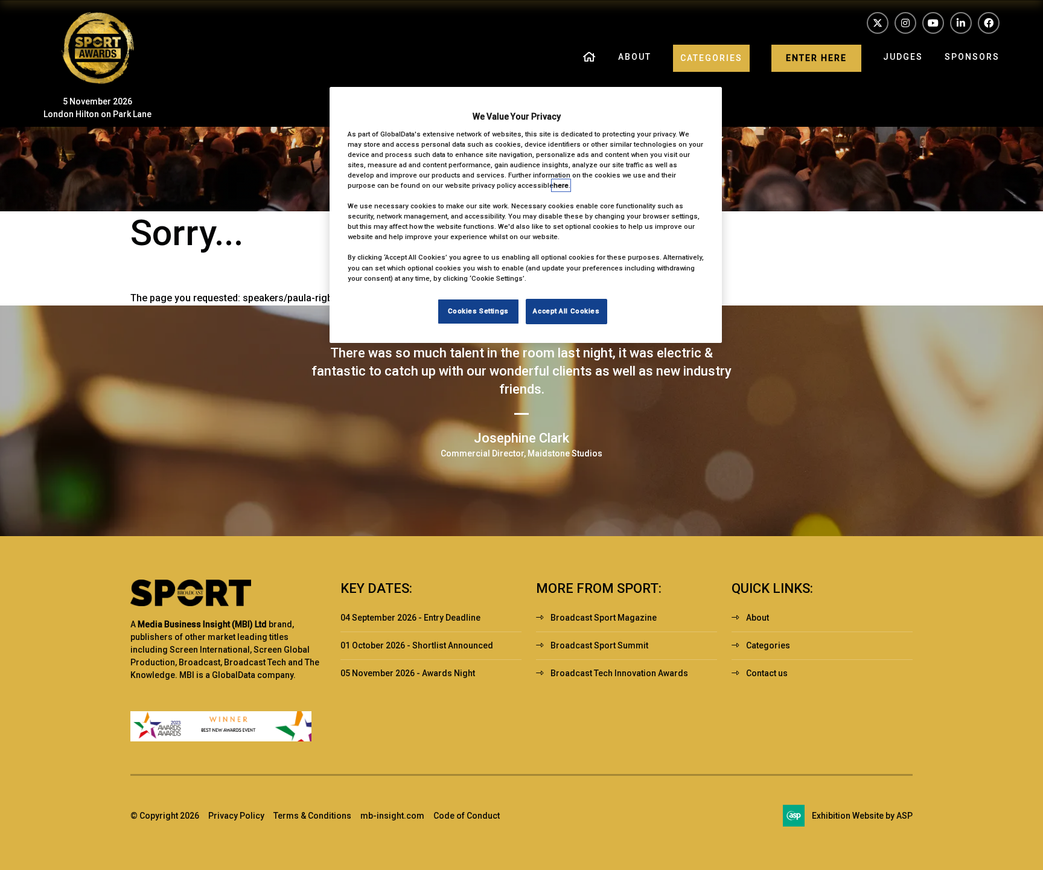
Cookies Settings (478, 311)
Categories (711, 58)
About (634, 57)
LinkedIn (961, 23)
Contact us (767, 673)
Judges (903, 57)
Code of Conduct (466, 815)
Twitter (877, 23)
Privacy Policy (236, 815)
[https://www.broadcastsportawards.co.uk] (98, 80)
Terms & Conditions (312, 815)
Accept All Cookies (566, 311)
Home (589, 58)
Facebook (989, 23)
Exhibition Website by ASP (862, 815)
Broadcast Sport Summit (599, 645)
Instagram (905, 23)
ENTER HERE (816, 58)
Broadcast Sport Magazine (603, 617)
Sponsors (972, 57)
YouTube (933, 23)
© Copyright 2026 (164, 815)
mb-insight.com (392, 815)
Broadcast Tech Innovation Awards (619, 673)
